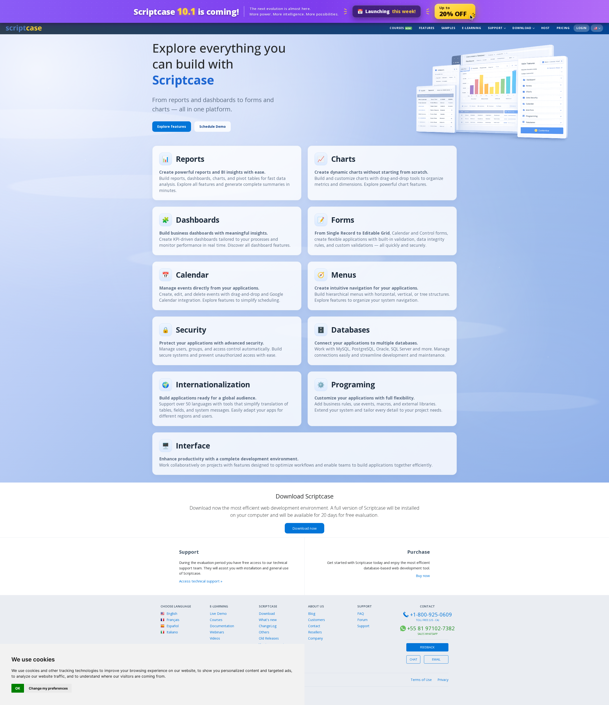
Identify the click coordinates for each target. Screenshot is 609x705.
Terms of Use (421, 679)
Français (172, 619)
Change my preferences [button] (48, 688)
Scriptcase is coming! (186, 11)
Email (436, 659)
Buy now (423, 575)
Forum (362, 619)
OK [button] (17, 688)
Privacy (442, 679)
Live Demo (218, 613)
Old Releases (269, 638)
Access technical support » (200, 581)
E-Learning (471, 28)
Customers (316, 619)
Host (545, 28)
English (171, 613)
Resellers (315, 632)
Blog (311, 613)
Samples (448, 28)
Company (315, 638)
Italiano (172, 632)
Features (426, 28)
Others (264, 632)
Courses (400, 28)
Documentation (222, 626)
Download (522, 28)
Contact (314, 626)
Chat (413, 659)
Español (172, 626)
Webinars (217, 632)
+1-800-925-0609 (431, 614)
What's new (268, 619)
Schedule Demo (212, 126)
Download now (304, 528)
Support (495, 28)
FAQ (360, 613)
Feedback (427, 647)
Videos (215, 638)
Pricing (563, 28)
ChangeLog (267, 626)
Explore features (171, 126)
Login (581, 28)
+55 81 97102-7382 (431, 628)
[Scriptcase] (24, 27)
